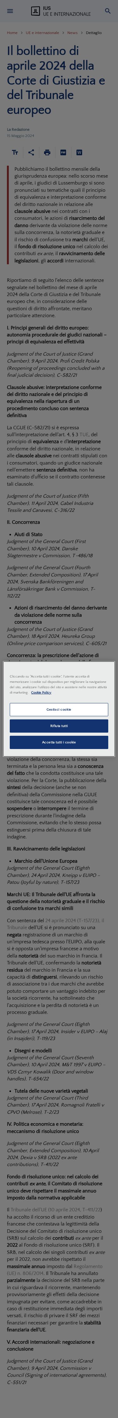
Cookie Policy (41, 692)
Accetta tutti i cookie (59, 742)
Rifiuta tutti (59, 726)
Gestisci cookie (59, 709)
